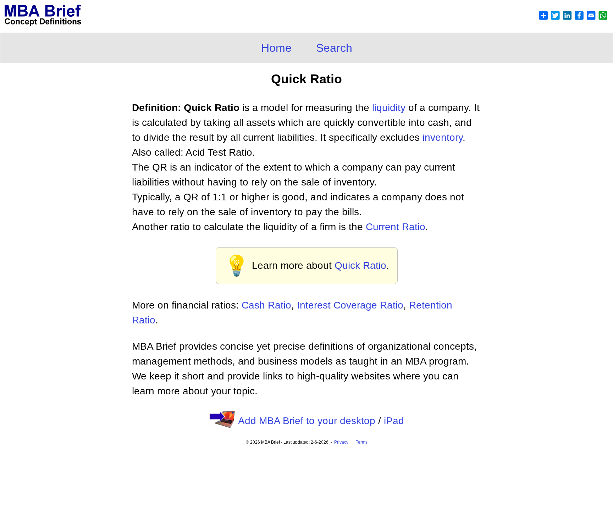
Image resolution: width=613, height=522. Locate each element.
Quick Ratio (360, 265)
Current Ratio (395, 226)
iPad (394, 420)
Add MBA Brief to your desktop (306, 420)
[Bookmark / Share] (572, 18)
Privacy (341, 442)
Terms (362, 442)
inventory (443, 137)
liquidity (388, 107)
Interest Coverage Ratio (350, 305)
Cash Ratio (266, 305)
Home (276, 47)
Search (334, 47)
